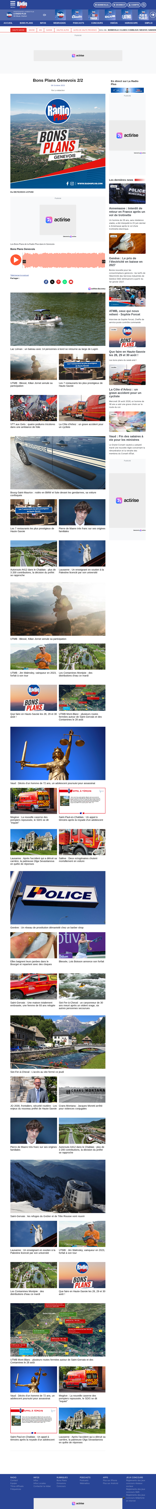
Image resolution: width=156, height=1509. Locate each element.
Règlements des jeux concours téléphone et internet (135, 1498)
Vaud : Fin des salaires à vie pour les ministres (126, 438)
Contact (14, 1480)
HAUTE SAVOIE (18, 30)
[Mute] (44, 15)
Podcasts (78, 23)
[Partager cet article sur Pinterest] (58, 283)
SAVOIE (32, 30)
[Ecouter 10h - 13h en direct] (127, 90)
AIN (40, 30)
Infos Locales (40, 1483)
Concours (97, 23)
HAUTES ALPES (63, 30)
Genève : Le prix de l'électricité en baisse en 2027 (126, 262)
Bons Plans (26, 23)
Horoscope (131, 23)
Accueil (8, 23)
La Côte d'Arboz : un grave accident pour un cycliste (125, 393)
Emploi (148, 23)
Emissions (61, 1483)
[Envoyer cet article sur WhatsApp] (64, 283)
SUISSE (49, 30)
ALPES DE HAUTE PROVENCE (85, 30)
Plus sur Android (110, 1483)
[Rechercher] (143, 4)
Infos (43, 23)
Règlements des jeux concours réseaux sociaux (135, 1483)
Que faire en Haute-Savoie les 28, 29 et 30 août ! (127, 353)
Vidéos (114, 23)
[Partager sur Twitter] (51, 283)
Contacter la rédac (42, 1486)
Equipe (13, 1483)
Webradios (59, 23)
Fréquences (15, 1489)
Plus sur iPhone (110, 1480)
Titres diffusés (17, 1486)
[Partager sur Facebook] (45, 283)
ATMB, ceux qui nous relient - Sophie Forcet (124, 312)
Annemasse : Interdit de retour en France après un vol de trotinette (127, 212)
